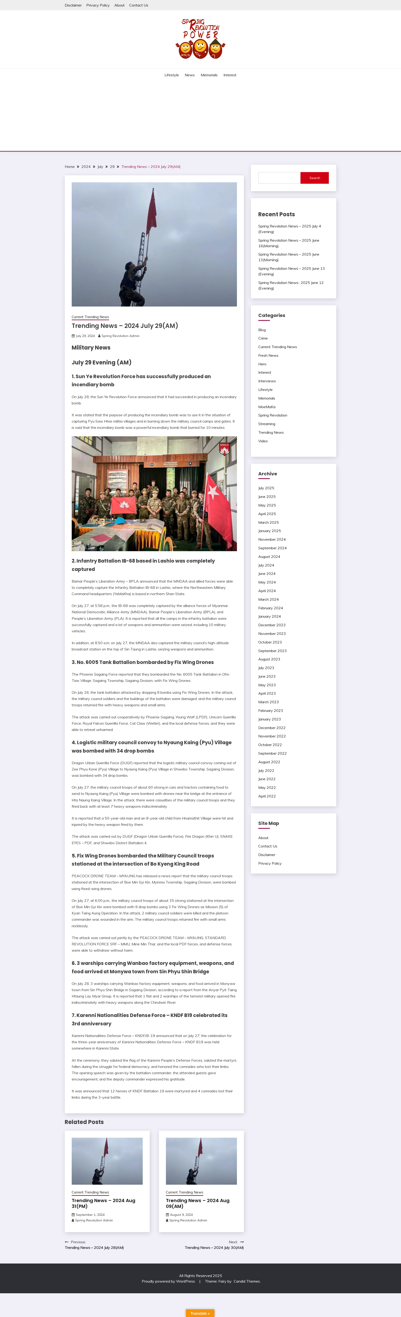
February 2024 (270, 608)
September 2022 (272, 753)
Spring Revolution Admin (120, 336)
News (190, 75)
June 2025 (267, 496)
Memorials (209, 75)
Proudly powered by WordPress (169, 1281)
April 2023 (267, 693)
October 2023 (270, 642)
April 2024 (267, 590)
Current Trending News (90, 317)
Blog (262, 329)
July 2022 (266, 770)
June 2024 (267, 573)
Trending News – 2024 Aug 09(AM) (198, 1203)
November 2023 (272, 633)
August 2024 (269, 556)
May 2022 (267, 787)
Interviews (267, 381)
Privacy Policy (98, 5)
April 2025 (267, 513)
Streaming (266, 423)
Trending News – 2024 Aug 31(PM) (103, 1203)
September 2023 (272, 650)
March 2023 (268, 702)
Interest (229, 75)
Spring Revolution (272, 415)
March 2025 (268, 522)
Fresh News (268, 355)
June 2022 (267, 779)
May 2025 (267, 505)
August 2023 (269, 659)
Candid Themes (247, 1281)
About (119, 5)
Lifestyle (172, 75)
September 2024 (272, 548)
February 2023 (270, 710)
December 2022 (272, 727)
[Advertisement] (200, 116)
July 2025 (266, 488)
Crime (263, 338)
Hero (262, 364)
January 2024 (269, 616)
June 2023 (267, 676)
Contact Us (138, 5)
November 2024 (272, 539)
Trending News (271, 432)
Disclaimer (73, 5)
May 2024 (267, 582)
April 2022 (267, 796)
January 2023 (269, 719)
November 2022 (272, 736)
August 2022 (269, 762)
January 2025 (269, 530)
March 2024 (268, 599)
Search (315, 178)
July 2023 (266, 667)
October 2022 (270, 744)
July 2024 (266, 565)
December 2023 (272, 625)
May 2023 (267, 685)
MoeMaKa (266, 406)
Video (263, 441)
